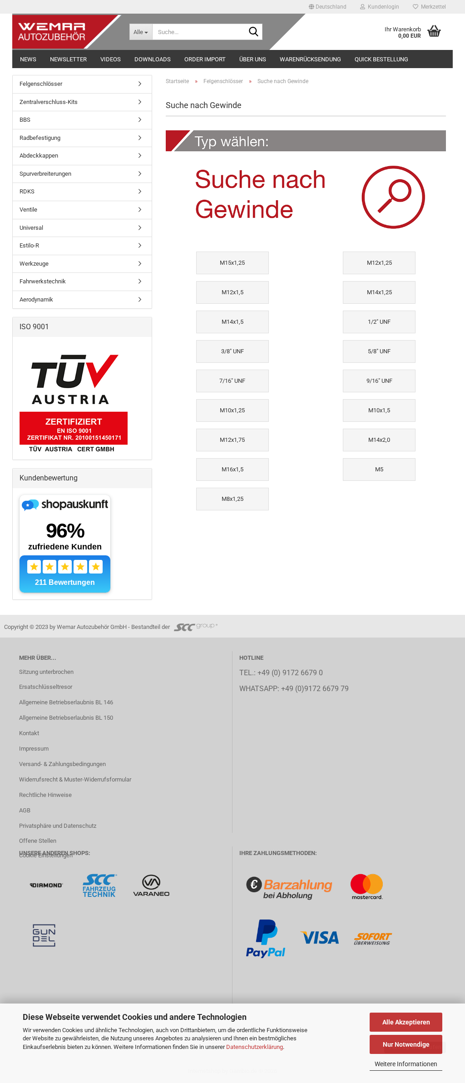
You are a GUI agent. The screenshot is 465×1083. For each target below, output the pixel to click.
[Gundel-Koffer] (44, 934)
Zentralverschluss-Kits (49, 102)
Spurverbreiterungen (45, 173)
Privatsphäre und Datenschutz (57, 825)
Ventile (28, 209)
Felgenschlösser (41, 83)
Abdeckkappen (39, 155)
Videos (110, 59)
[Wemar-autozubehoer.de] (67, 32)
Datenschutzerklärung (254, 1046)
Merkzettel (432, 7)
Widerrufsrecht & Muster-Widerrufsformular (75, 779)
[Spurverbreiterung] (100, 884)
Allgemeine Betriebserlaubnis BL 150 (66, 717)
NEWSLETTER (68, 59)
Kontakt (29, 733)
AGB (24, 810)
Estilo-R (29, 245)
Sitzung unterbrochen (46, 671)
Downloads (152, 59)
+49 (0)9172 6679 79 (315, 689)
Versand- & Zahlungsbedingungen (62, 764)
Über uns (252, 59)
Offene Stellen (37, 840)
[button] (327, 7)
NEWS (28, 59)
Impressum (34, 748)
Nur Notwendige (406, 1044)
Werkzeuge (34, 263)
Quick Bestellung (381, 59)
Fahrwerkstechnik (43, 281)
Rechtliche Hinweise (45, 794)
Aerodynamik (36, 299)
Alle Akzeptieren (406, 1022)
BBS (25, 119)
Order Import (205, 59)
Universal (31, 227)
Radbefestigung (40, 137)
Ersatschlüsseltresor (45, 686)
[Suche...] (253, 32)
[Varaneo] (151, 884)
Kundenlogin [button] (382, 7)
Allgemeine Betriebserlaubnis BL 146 (66, 702)
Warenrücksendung (310, 59)
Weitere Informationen (406, 1064)
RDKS (27, 191)
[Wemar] (47, 884)
